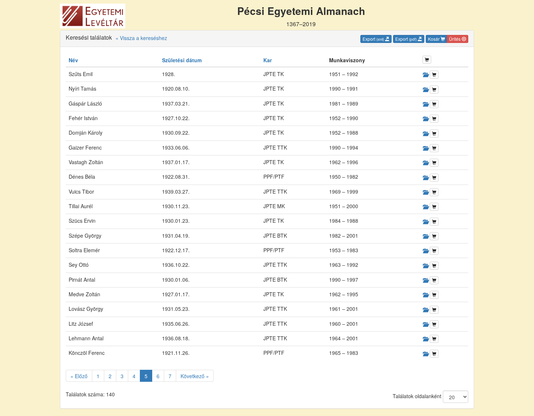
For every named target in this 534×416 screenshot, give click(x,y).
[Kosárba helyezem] (434, 75)
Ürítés (455, 39)
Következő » (195, 376)
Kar (267, 60)
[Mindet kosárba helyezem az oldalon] (426, 60)
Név (73, 60)
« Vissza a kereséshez (141, 37)
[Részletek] (425, 75)
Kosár (434, 39)
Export (373, 39)
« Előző (79, 376)
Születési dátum (182, 60)
